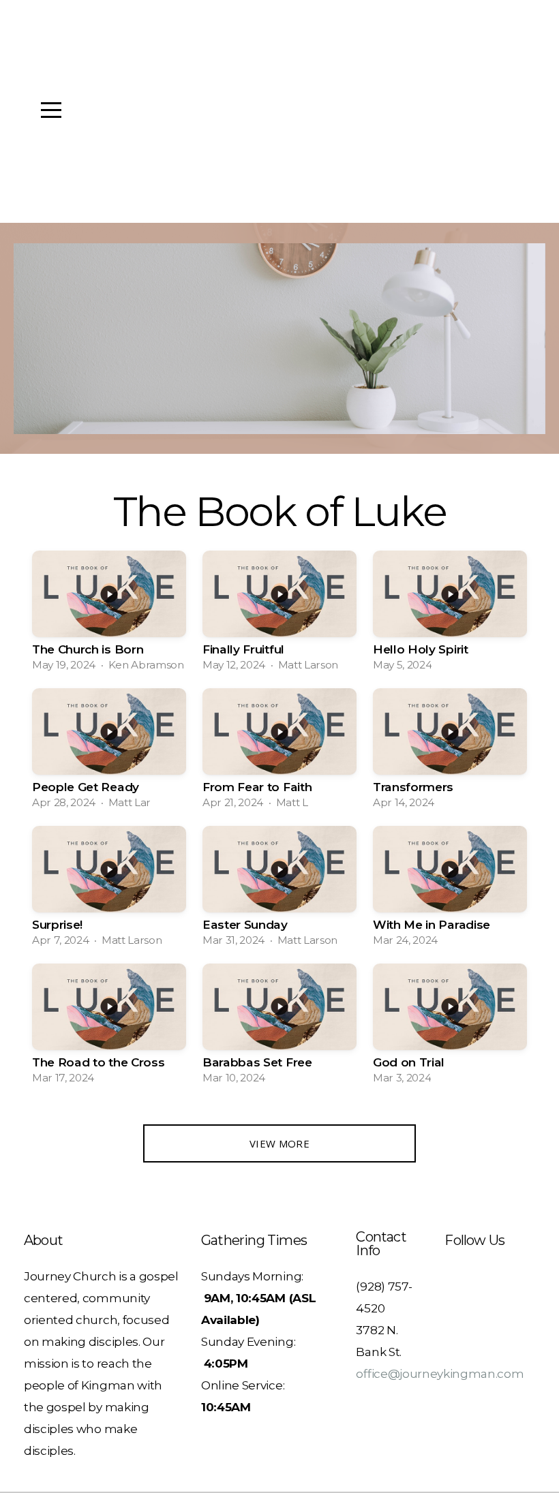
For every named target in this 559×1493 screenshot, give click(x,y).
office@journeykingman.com (440, 1373)
